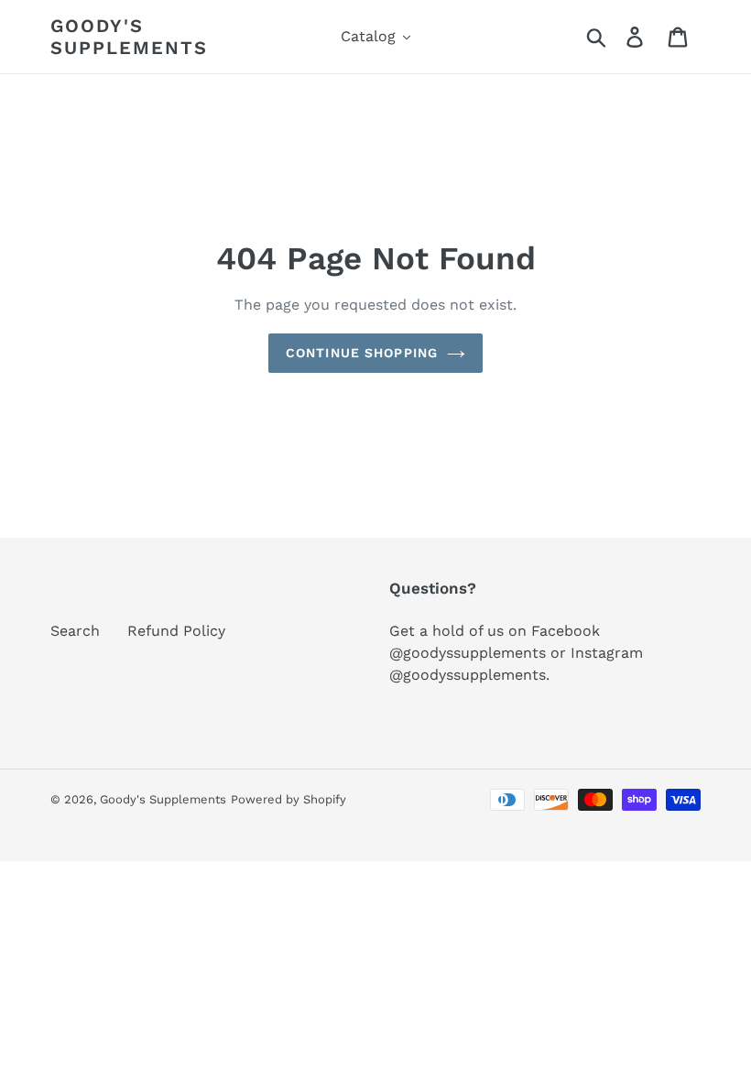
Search (75, 630)
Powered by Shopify (288, 799)
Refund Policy (176, 630)
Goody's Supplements (129, 37)
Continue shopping (362, 352)
